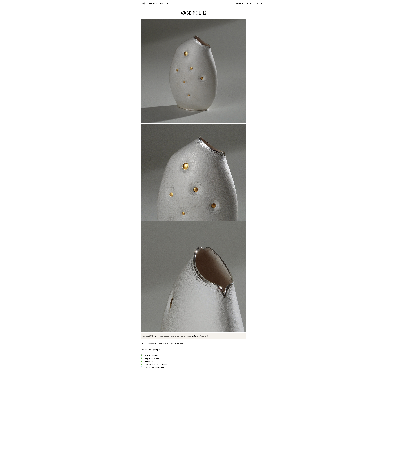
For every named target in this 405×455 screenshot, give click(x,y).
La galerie (239, 3)
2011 (151, 336)
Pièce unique (164, 336)
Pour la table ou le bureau (180, 336)
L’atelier (249, 3)
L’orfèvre (258, 3)
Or (208, 336)
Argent (203, 336)
